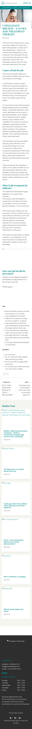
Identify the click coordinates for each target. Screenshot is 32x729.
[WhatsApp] (24, 3)
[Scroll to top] (28, 722)
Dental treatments (24, 7)
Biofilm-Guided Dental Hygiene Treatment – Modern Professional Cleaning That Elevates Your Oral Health (15, 434)
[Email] (27, 3)
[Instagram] (4, 673)
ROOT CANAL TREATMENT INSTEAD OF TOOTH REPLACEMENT (7, 389)
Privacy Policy (13, 713)
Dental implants (7, 7)
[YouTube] (6, 673)
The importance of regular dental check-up (14, 470)
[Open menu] (29, 3)
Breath (5, 374)
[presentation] (16, 418)
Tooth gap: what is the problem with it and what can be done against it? (24, 389)
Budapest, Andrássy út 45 (11, 664)
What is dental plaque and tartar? (13, 610)
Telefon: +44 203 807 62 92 (11, 669)
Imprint (20, 713)
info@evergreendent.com (11, 666)
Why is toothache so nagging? (15, 577)
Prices (15, 7)
